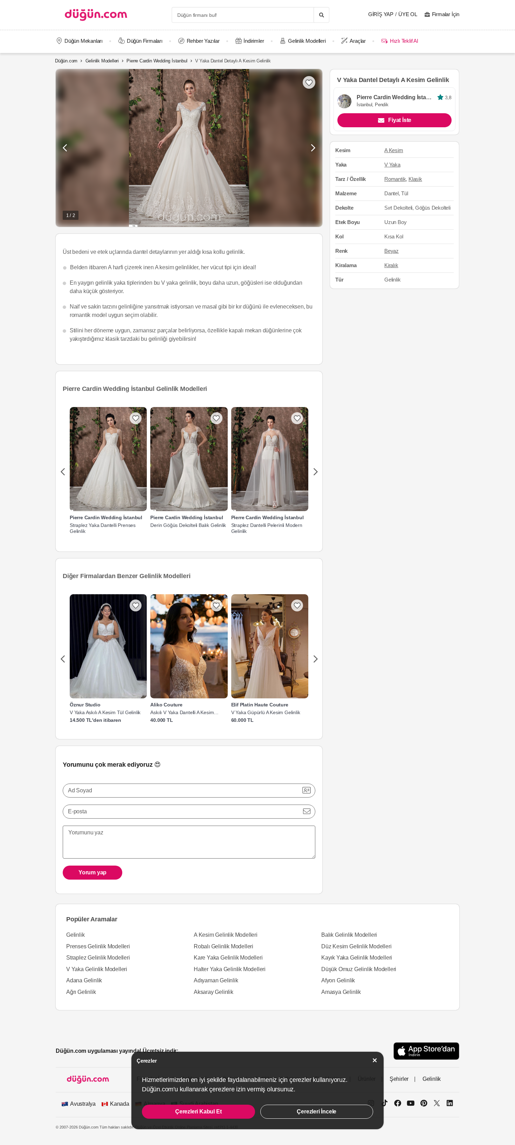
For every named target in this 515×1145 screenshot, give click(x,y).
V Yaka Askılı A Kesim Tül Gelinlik (105, 712)
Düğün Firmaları (145, 41)
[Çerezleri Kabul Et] (374, 1060)
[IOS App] (426, 1050)
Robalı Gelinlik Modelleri (223, 946)
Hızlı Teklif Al (404, 41)
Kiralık (391, 265)
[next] (315, 472)
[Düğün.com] (96, 15)
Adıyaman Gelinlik (216, 980)
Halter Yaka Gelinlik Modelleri (230, 969)
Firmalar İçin (445, 14)
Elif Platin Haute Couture (259, 704)
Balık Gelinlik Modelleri (349, 935)
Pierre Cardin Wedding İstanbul (156, 60)
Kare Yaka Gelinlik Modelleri (228, 958)
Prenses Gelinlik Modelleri (98, 946)
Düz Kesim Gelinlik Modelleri (356, 946)
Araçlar (358, 41)
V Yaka (392, 165)
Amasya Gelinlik (341, 992)
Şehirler (399, 1079)
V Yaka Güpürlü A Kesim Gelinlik (265, 712)
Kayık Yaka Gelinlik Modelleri (356, 958)
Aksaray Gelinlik (213, 992)
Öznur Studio (85, 704)
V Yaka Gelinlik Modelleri (96, 969)
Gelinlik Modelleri (306, 41)
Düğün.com (66, 60)
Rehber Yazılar (203, 41)
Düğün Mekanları (83, 41)
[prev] (62, 472)
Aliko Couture (166, 704)
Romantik (395, 179)
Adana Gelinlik (84, 980)
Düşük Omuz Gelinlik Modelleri (358, 969)
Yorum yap (92, 872)
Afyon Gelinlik (338, 980)
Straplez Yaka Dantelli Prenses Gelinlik (103, 528)
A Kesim (393, 151)
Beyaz (391, 251)
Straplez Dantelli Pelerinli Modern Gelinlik (266, 528)
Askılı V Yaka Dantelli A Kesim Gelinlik (182, 713)
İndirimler (253, 41)
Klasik (415, 179)
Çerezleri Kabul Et (198, 1111)
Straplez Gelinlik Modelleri (98, 958)
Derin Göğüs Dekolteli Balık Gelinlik (188, 525)
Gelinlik (75, 935)
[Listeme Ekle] (136, 418)
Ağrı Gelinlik (81, 992)
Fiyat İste (399, 120)
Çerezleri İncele (316, 1111)
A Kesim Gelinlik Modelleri (226, 935)
